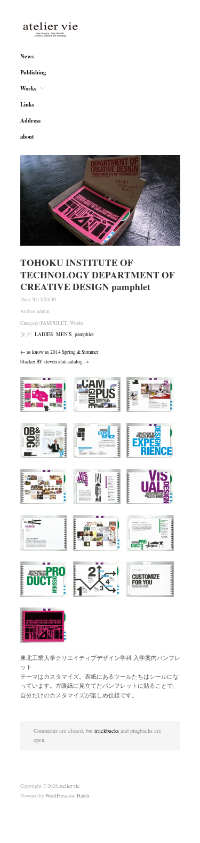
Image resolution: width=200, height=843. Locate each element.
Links (27, 105)
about (27, 137)
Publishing (33, 72)
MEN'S (63, 334)
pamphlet (84, 334)
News (27, 56)
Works (28, 89)
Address (30, 121)
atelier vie (69, 786)
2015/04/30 (43, 299)
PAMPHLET (54, 323)
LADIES (44, 334)
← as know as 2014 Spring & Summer (59, 351)
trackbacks (106, 730)
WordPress (56, 795)
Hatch (83, 795)
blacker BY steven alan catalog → (54, 361)
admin (43, 311)
